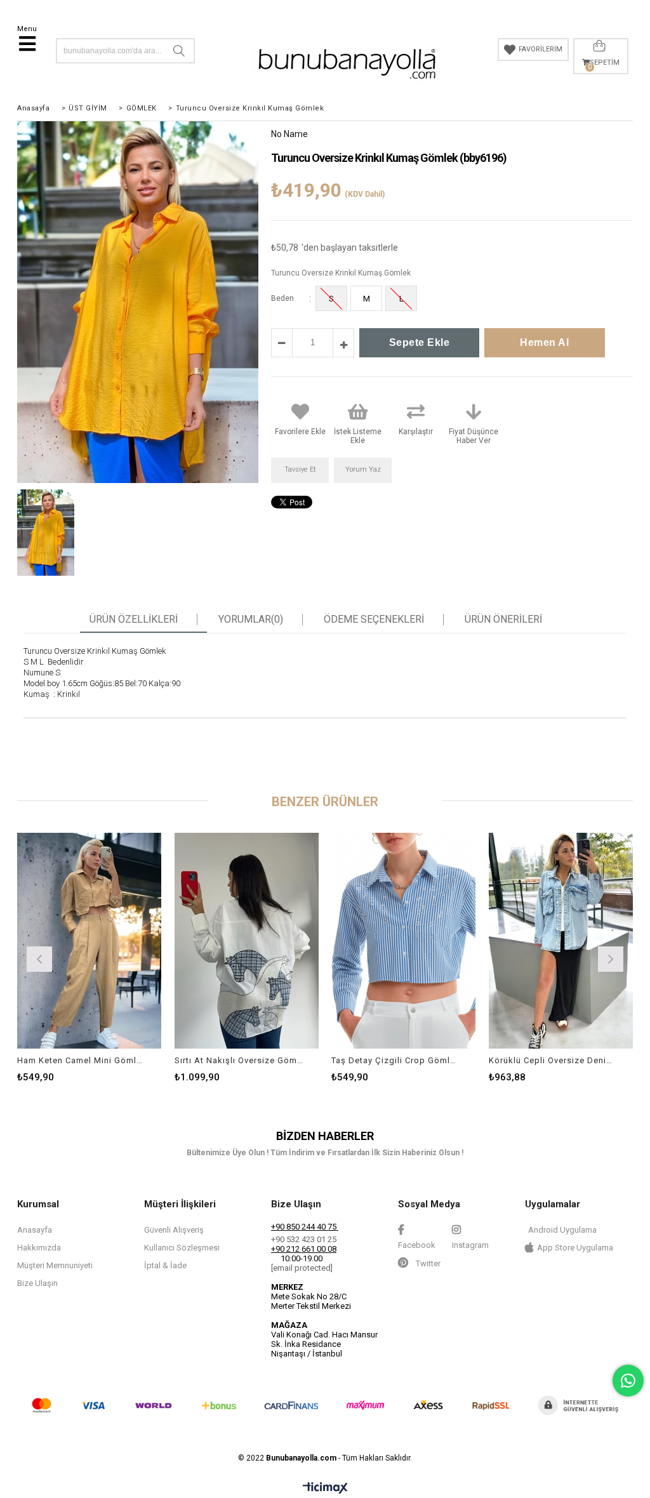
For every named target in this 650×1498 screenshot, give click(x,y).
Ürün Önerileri (503, 619)
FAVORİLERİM (540, 49)
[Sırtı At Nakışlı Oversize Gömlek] (247, 941)
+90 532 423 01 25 (303, 1239)
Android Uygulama (562, 1230)
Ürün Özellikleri (134, 619)
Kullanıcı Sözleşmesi (182, 1247)
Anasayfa (34, 1230)
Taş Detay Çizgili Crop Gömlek (395, 1060)
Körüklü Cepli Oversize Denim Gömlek (553, 1060)
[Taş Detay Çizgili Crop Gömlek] (403, 941)
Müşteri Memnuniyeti (55, 1265)
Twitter (427, 1263)
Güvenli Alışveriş (174, 1230)
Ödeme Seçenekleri (374, 619)
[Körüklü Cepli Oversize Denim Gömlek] (561, 941)
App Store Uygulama (575, 1247)
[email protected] (302, 1268)
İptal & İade (165, 1265)
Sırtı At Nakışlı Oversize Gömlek (239, 1060)
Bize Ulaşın (37, 1283)
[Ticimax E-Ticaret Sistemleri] (325, 1488)
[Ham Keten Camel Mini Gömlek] (89, 941)
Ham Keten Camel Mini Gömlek (81, 1060)
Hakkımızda (39, 1247)
